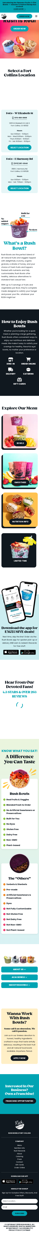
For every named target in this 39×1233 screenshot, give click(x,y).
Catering (19, 1156)
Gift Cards (19, 1165)
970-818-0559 (20, 118)
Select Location (19, 147)
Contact (19, 1162)
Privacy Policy (15, 1230)
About (19, 1154)
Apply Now (19, 1058)
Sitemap (26, 1230)
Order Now (24, 16)
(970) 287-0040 (21, 163)
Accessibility (26, 1228)
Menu (19, 1145)
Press (19, 1159)
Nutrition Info (19, 1148)
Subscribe (19, 1213)
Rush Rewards (19, 1151)
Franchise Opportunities (19, 1101)
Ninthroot (13, 1228)
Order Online (19, 1167)
